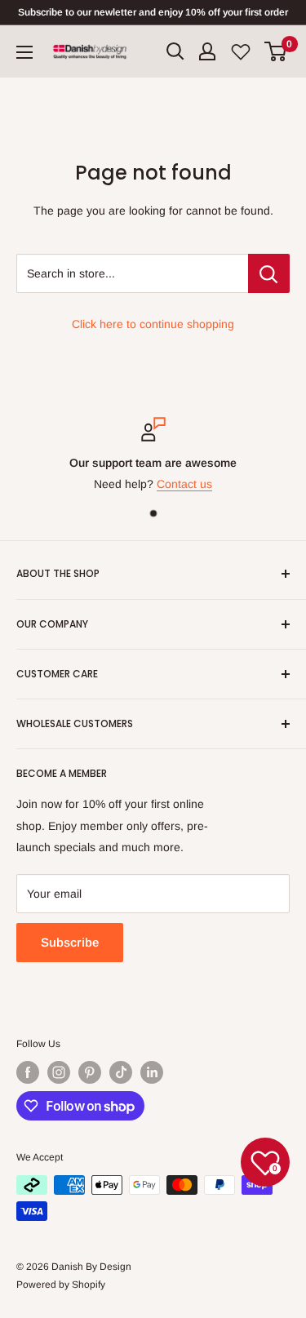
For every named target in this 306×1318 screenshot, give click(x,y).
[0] (276, 51)
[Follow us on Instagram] (58, 1072)
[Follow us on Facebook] (27, 1072)
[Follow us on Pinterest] (89, 1072)
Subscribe (70, 942)
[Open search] (175, 51)
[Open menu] (24, 52)
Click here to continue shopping (153, 324)
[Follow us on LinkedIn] (151, 1072)
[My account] (207, 51)
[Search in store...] (269, 273)
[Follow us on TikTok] (120, 1072)
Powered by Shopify (60, 1284)
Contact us (184, 483)
